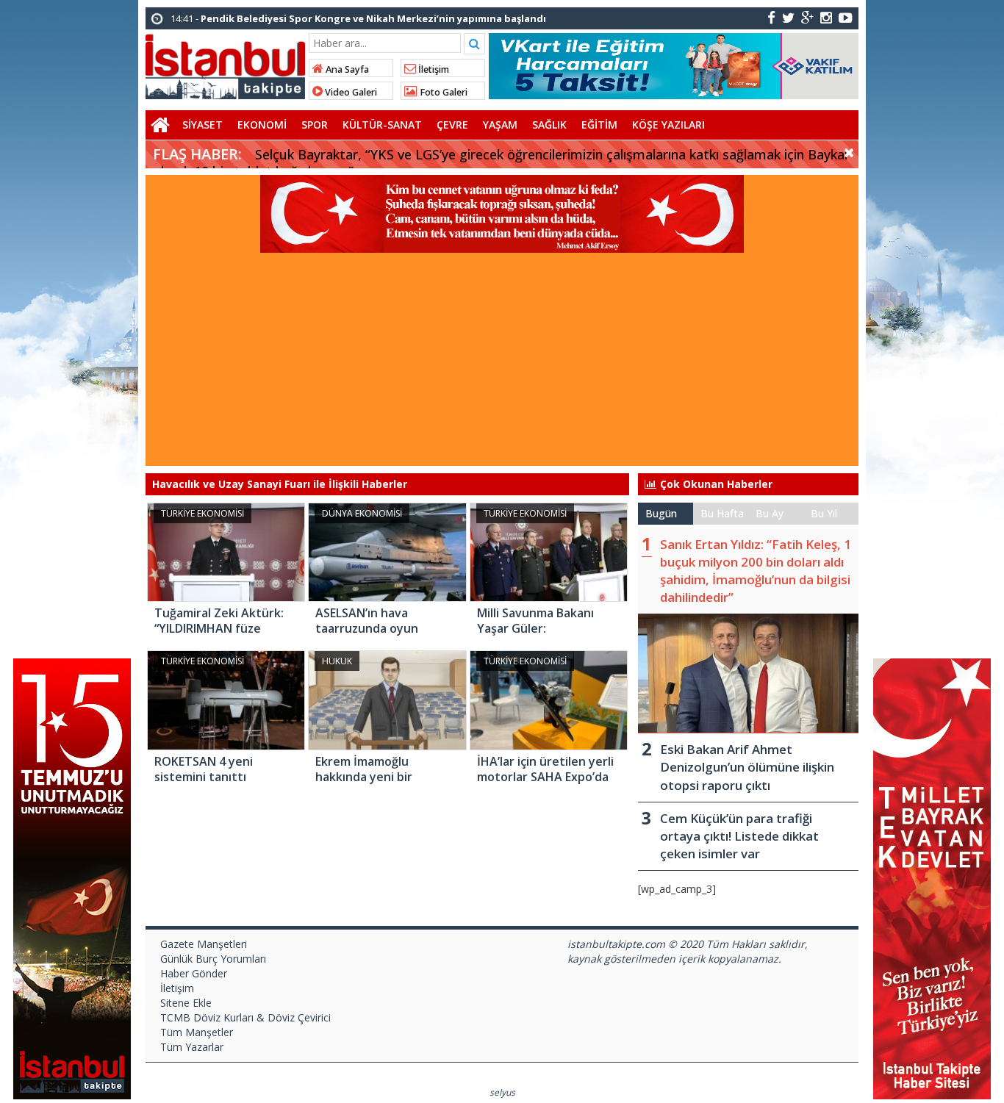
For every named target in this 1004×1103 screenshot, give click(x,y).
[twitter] (788, 17)
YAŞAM (500, 125)
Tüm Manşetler (196, 1032)
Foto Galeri (442, 92)
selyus (502, 1092)
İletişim (432, 69)
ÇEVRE (452, 125)
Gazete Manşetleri (203, 944)
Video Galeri (350, 92)
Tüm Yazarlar (191, 1047)
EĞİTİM (599, 125)
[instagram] (826, 17)
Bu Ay (770, 513)
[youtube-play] (846, 17)
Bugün (661, 513)
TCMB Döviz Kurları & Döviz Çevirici (245, 1017)
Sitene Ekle (186, 1003)
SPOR (314, 125)
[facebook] (771, 17)
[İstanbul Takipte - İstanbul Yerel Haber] (225, 64)
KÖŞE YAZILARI (668, 125)
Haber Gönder (193, 973)
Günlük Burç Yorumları (213, 959)
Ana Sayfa (346, 69)
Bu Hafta (722, 513)
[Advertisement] (502, 363)
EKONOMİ (262, 125)
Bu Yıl (824, 513)
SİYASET (202, 125)
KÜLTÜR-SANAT (382, 125)
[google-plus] (807, 17)
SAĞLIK (549, 125)
